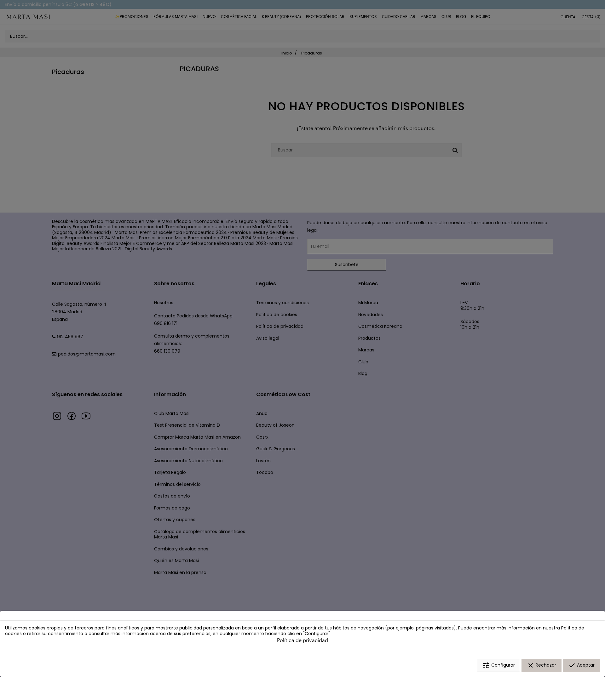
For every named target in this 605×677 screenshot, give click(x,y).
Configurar (498, 665)
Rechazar (541, 665)
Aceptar (581, 665)
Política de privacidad (302, 640)
